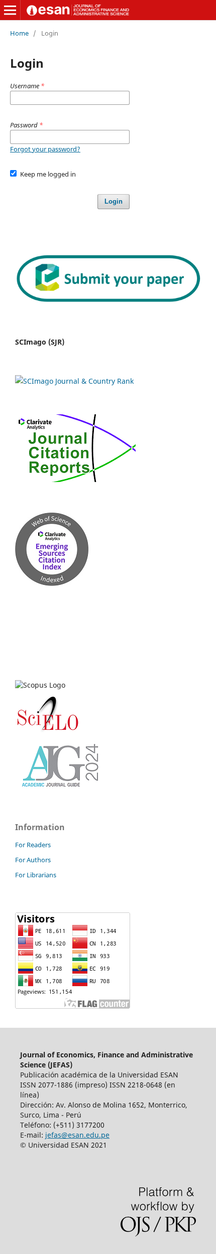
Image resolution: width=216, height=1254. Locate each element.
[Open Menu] (10, 10)
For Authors (33, 859)
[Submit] (108, 299)
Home (19, 33)
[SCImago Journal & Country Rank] (74, 381)
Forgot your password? (45, 148)
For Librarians (35, 874)
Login (113, 201)
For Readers (33, 844)
